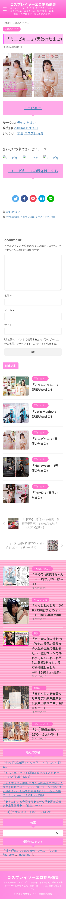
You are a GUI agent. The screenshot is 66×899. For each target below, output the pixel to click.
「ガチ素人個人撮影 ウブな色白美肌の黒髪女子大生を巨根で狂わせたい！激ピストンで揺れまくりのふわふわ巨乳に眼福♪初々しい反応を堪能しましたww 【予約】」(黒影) (33, 789)
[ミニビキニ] (12, 158)
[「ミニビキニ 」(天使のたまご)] (41, 198)
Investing (24, 854)
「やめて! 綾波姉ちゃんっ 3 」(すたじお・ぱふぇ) (47, 578)
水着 (20, 133)
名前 (8, 295)
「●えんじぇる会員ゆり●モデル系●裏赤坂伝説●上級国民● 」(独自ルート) (32, 803)
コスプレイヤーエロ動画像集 (33, 4)
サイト (8, 324)
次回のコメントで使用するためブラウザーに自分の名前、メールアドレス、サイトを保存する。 (31, 341)
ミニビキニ (33, 108)
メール (9, 310)
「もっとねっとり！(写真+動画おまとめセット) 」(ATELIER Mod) (47, 610)
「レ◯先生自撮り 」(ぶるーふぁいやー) (29, 812)
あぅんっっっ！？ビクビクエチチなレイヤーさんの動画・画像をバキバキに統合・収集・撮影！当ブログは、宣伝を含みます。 (33, 885)
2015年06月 (12, 217)
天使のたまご (26, 123)
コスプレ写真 (33, 133)
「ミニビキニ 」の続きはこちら (33, 171)
